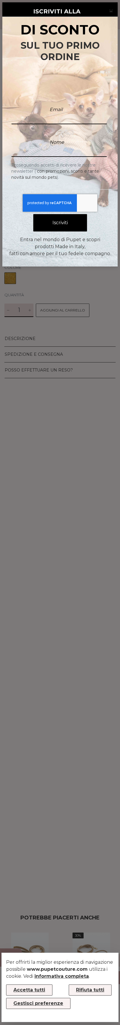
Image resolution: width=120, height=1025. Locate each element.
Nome (57, 142)
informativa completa (61, 976)
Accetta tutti (29, 990)
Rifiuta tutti (90, 990)
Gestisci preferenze (38, 1003)
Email (56, 109)
